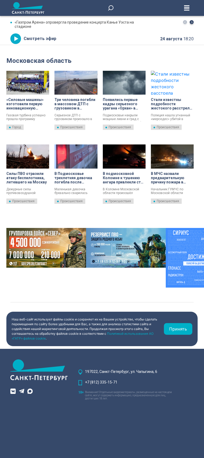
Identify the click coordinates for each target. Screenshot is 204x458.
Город (16, 127)
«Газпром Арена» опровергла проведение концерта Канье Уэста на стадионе (74, 24)
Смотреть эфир (40, 38)
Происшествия (71, 127)
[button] (192, 22)
